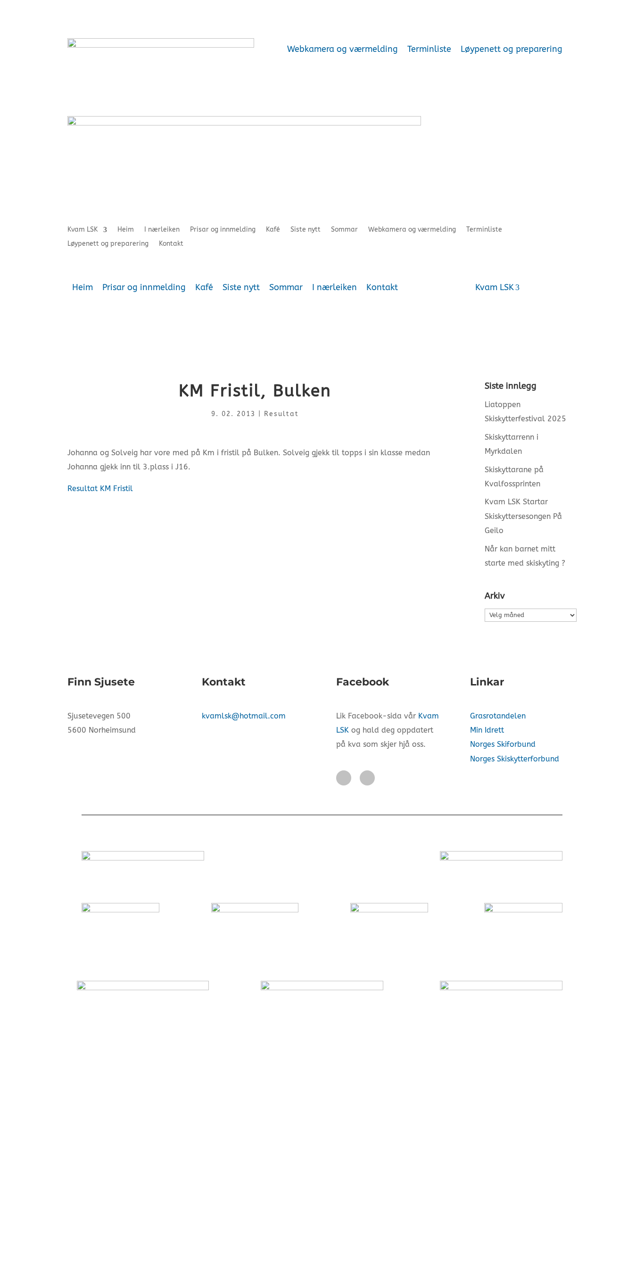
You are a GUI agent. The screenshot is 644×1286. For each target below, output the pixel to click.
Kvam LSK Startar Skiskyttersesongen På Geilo (523, 516)
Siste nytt (305, 230)
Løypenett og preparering (511, 49)
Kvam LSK (82, 230)
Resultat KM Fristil (100, 488)
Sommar (344, 230)
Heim (125, 230)
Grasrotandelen (498, 715)
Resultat (281, 414)
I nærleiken (162, 230)
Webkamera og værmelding (342, 49)
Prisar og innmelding (223, 230)
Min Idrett (487, 730)
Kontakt (171, 244)
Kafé (273, 230)
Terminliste (429, 49)
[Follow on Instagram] (367, 777)
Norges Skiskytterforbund (514, 758)
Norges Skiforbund (503, 744)
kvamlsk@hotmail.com (244, 715)
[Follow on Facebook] (343, 777)
